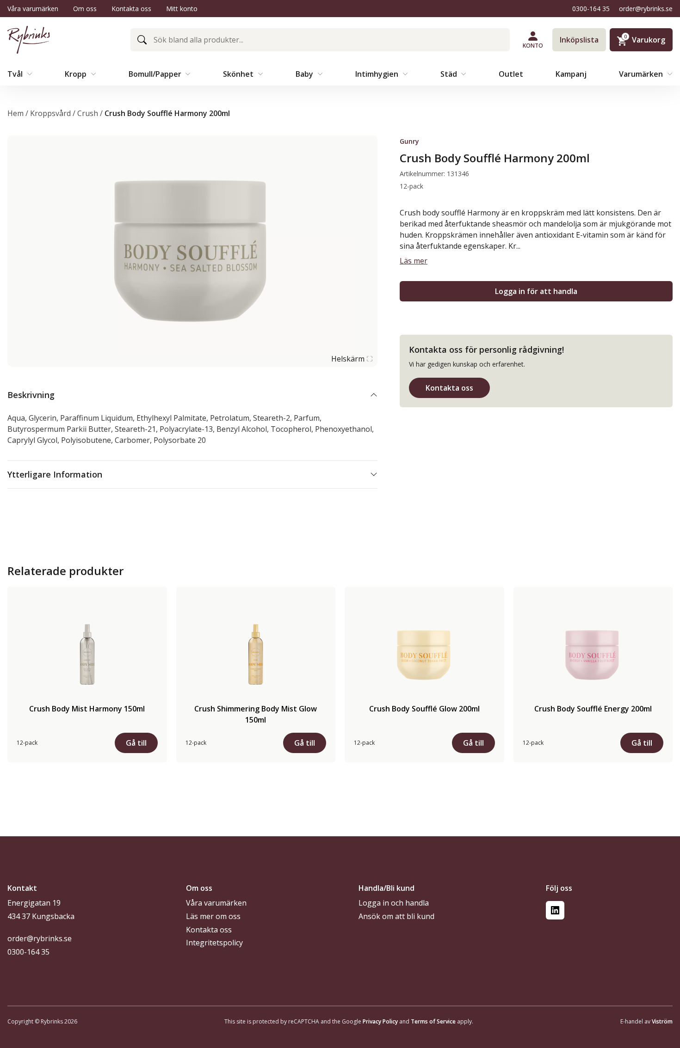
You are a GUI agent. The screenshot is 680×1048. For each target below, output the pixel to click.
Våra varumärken (32, 8)
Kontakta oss (131, 8)
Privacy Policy (380, 1021)
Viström (662, 1021)
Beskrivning (31, 394)
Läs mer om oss (213, 916)
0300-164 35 (591, 8)
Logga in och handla (394, 903)
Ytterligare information (54, 474)
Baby (305, 74)
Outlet (511, 74)
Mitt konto (182, 8)
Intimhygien (377, 74)
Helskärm (348, 359)
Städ (449, 74)
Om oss (85, 8)
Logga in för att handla (536, 291)
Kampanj (571, 74)
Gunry (409, 141)
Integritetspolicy (214, 943)
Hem (15, 113)
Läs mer (413, 261)
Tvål (16, 74)
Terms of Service (433, 1021)
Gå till (136, 743)
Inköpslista (579, 40)
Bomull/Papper (156, 74)
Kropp (76, 74)
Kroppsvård (50, 113)
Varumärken (642, 74)
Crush (87, 113)
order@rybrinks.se (646, 8)
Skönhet (239, 74)
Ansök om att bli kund (396, 916)
